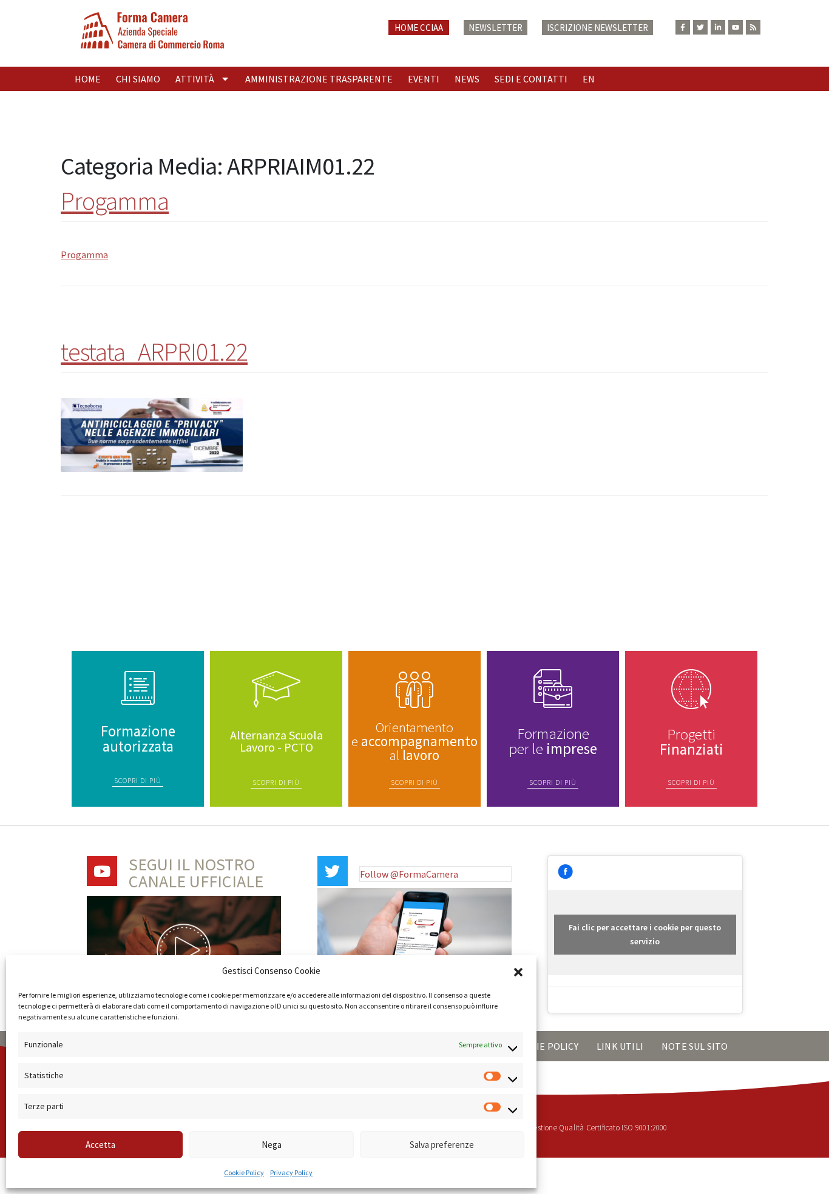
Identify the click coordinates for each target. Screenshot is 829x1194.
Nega (272, 1144)
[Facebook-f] (682, 27)
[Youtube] (735, 27)
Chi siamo (138, 79)
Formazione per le (553, 741)
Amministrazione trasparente (319, 79)
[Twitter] (700, 27)
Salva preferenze (442, 1144)
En (589, 79)
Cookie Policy (244, 1172)
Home (88, 79)
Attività (194, 79)
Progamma (115, 200)
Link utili (620, 1046)
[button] (518, 971)
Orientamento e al (414, 741)
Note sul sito (695, 1046)
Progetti (691, 741)
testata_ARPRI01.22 (154, 351)
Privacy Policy (291, 1172)
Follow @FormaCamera (409, 874)
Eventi (423, 79)
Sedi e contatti (531, 79)
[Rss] (753, 27)
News (467, 79)
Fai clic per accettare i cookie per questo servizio (645, 934)
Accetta (100, 1144)
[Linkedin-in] (718, 27)
